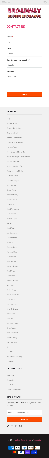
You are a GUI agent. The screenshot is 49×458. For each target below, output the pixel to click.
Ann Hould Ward (12, 323)
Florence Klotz (12, 252)
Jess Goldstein (12, 233)
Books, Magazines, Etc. (14, 166)
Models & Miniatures (14, 138)
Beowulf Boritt (12, 199)
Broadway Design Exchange (23, 440)
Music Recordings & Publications (18, 157)
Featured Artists (12, 176)
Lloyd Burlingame (13, 209)
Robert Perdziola (13, 295)
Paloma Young (12, 337)
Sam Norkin (11, 276)
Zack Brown (11, 204)
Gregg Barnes (12, 190)
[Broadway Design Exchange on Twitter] (8, 426)
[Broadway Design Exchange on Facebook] (12, 426)
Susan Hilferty (12, 237)
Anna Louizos (11, 261)
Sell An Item (11, 385)
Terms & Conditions (14, 390)
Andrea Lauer (11, 256)
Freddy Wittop (12, 342)
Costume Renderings (14, 128)
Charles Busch (12, 214)
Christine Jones (12, 247)
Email (9, 48)
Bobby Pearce (12, 290)
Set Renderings (12, 123)
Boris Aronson (12, 185)
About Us (10, 352)
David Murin (11, 271)
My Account (11, 375)
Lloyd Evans (11, 228)
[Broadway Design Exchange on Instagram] (16, 426)
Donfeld (9, 223)
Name (10, 37)
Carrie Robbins (12, 304)
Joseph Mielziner (13, 266)
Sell (8, 347)
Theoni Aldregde (13, 180)
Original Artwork (12, 133)
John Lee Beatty (12, 195)
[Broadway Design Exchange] (24, 13)
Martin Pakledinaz (13, 280)
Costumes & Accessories (15, 142)
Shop (8, 118)
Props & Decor (12, 147)
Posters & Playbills (13, 161)
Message (11, 71)
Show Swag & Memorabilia (16, 152)
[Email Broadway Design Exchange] (20, 426)
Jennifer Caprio (12, 218)
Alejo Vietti (10, 318)
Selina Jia (10, 242)
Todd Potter (11, 299)
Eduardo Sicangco (13, 309)
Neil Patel (10, 285)
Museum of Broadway (14, 356)
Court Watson (11, 328)
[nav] (6, 2)
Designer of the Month (15, 171)
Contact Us (10, 361)
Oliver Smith (11, 314)
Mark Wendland (12, 333)
